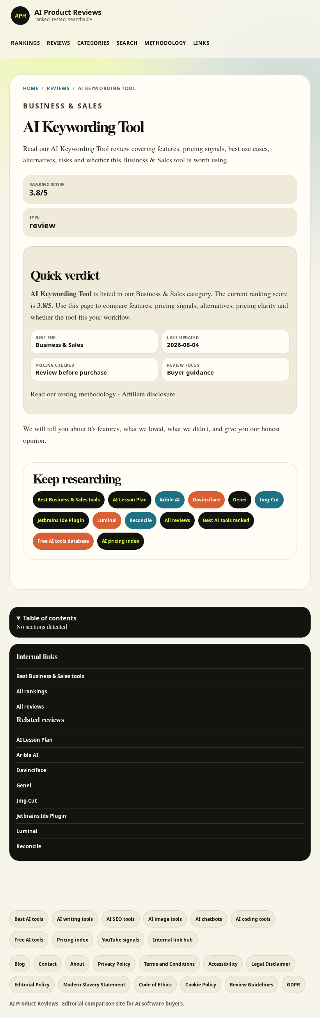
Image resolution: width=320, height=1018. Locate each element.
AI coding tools (253, 919)
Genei (240, 499)
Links (201, 42)
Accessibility (223, 964)
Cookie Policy (200, 984)
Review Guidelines (251, 984)
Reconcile (141, 520)
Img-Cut (269, 499)
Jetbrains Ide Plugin (60, 520)
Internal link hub (173, 939)
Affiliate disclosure (148, 393)
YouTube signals (120, 939)
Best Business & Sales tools (68, 499)
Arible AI (170, 499)
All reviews (177, 520)
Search (127, 42)
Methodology (165, 42)
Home (30, 88)
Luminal (107, 520)
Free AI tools (28, 939)
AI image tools (165, 919)
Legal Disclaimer (270, 964)
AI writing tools (75, 919)
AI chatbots (209, 919)
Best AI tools (28, 919)
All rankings (31, 691)
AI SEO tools (121, 919)
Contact (48, 964)
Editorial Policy (32, 984)
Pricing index (72, 939)
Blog (19, 964)
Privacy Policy (114, 964)
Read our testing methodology (73, 393)
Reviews (58, 42)
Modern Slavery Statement (94, 984)
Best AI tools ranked (226, 520)
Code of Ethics (155, 984)
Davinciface (206, 499)
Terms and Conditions (169, 964)
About (77, 964)
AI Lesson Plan (130, 499)
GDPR (293, 984)
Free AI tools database (63, 541)
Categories (93, 42)
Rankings (25, 42)
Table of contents (49, 618)
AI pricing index (120, 541)
